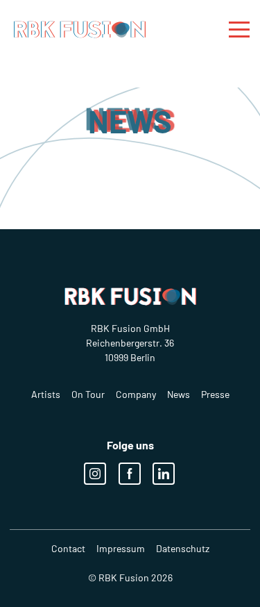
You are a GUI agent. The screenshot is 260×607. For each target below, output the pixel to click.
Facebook (130, 474)
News (178, 394)
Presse (215, 394)
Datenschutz (182, 548)
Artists (45, 394)
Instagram (95, 474)
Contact (68, 548)
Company (136, 394)
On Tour (88, 394)
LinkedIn (164, 474)
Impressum (120, 548)
